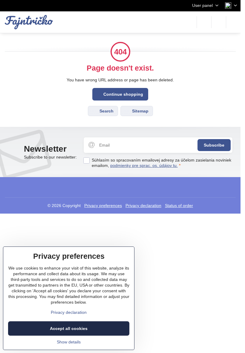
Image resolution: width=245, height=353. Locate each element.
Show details (69, 342)
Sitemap (139, 111)
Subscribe (214, 145)
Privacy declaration (143, 205)
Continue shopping (122, 94)
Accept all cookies (69, 328)
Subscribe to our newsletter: (50, 157)
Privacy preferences (103, 205)
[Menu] (233, 22)
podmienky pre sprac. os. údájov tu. (144, 165)
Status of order (179, 205)
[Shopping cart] (219, 22)
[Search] (204, 22)
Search (106, 111)
